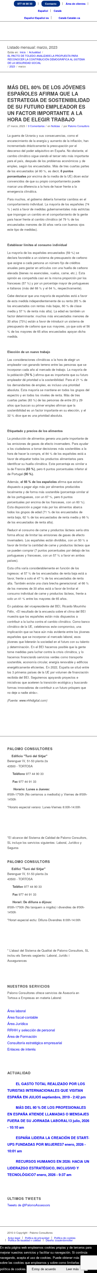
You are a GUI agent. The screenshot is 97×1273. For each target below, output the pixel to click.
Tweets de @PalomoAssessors (28, 1205)
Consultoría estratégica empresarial (34, 1042)
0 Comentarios (36, 126)
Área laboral (16, 1010)
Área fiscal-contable (22, 1017)
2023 (12, 66)
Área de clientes (75, 3)
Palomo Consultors (78, 126)
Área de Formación (22, 1036)
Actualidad (35, 52)
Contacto (51, 3)
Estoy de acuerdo (44, 1269)
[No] (86, 1270)
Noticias (55, 126)
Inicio (23, 52)
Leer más (72, 1269)
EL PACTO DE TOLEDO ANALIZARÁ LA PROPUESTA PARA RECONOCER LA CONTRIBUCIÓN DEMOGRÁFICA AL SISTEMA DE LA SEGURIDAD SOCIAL (46, 59)
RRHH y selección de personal (31, 1029)
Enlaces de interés (21, 1049)
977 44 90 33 (24, 3)
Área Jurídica (17, 1023)
